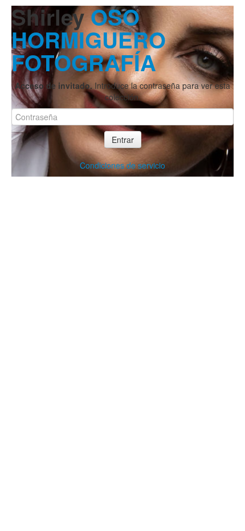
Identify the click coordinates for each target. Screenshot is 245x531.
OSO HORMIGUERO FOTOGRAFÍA (88, 39)
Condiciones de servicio (122, 165)
